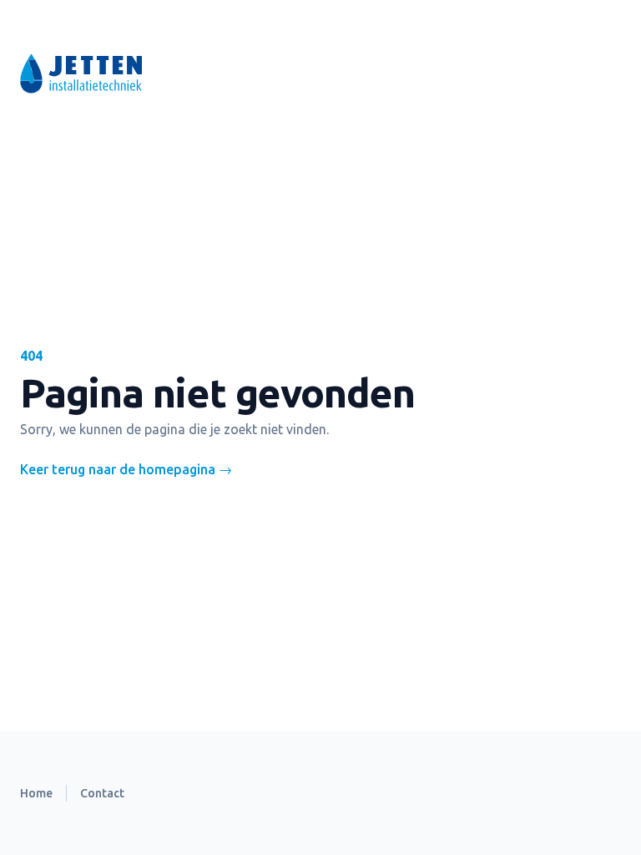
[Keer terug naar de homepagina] (207, 73)
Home (36, 793)
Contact (102, 793)
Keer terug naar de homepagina (126, 469)
